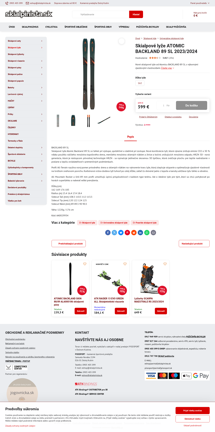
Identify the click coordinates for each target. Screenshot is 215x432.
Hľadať (136, 14)
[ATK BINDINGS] (86, 385)
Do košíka (191, 105)
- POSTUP (17, 361)
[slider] (155, 58)
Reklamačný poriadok (14, 343)
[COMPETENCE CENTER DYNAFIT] (16, 369)
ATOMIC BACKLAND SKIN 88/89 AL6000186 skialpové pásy (69, 301)
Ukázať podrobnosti (193, 425)
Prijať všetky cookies (192, 410)
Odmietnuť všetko (193, 418)
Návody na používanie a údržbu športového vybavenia (30, 356)
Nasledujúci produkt (192, 243)
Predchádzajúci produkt (71, 243)
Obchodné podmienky (15, 339)
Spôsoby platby (12, 352)
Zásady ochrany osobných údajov (20, 348)
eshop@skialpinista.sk (92, 375)
